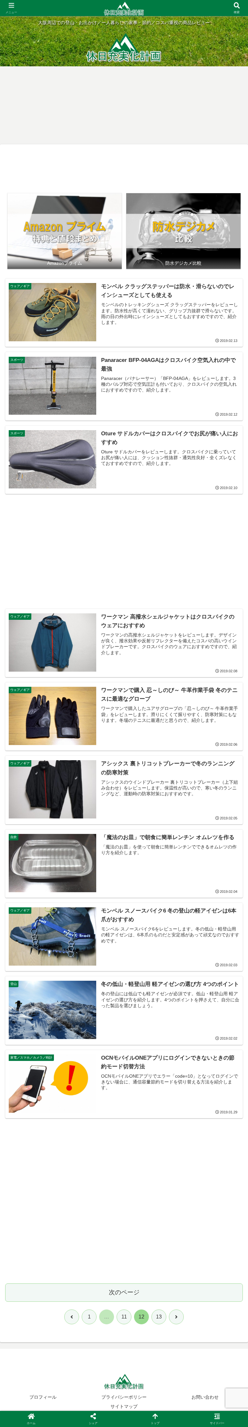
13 (159, 1316)
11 (124, 1316)
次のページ (124, 1292)
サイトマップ (124, 1406)
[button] (229, 1017)
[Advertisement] (124, 169)
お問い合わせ (205, 1397)
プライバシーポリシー (124, 1397)
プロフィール (43, 1397)
